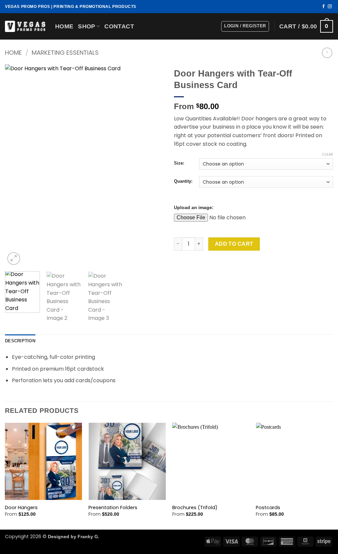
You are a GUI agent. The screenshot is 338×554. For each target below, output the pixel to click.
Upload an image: (194, 207)
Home (64, 26)
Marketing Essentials (65, 52)
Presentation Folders (112, 508)
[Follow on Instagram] (330, 6)
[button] (245, 26)
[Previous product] (327, 52)
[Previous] (16, 165)
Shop (86, 26)
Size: (179, 163)
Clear (327, 154)
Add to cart (234, 244)
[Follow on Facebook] (323, 6)
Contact (119, 26)
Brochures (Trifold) (195, 508)
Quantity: (183, 181)
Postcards (268, 508)
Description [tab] (20, 340)
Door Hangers (21, 508)
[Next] (152, 165)
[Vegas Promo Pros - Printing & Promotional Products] (25, 26)
